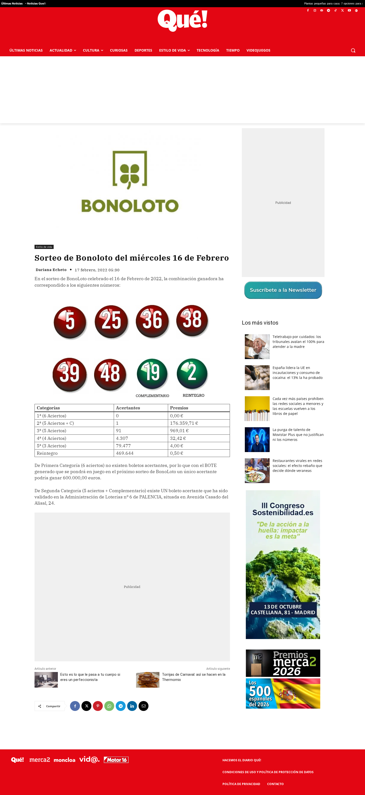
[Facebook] (308, 11)
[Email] (143, 706)
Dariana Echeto (51, 270)
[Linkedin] (132, 706)
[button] (353, 50)
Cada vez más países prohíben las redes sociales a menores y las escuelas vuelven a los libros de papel (298, 406)
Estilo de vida (44, 246)
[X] (342, 11)
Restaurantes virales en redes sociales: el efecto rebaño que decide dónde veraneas (297, 465)
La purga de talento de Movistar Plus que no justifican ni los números (298, 434)
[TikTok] (335, 11)
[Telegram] (328, 11)
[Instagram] (315, 11)
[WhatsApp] (109, 706)
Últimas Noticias (12, 3)
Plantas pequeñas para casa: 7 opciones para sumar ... (296, 3)
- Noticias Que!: (35, 3)
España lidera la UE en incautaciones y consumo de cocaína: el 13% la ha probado (298, 372)
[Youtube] (349, 11)
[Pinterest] (98, 706)
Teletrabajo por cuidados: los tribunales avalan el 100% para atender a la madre (298, 341)
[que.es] (182, 21)
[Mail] (322, 11)
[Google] (356, 11)
